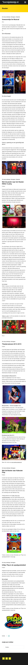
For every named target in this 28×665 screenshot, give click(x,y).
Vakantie (18, 17)
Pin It (3, 335)
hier (14, 556)
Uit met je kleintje (6, 17)
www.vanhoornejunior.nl (16, 462)
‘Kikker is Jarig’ (5, 316)
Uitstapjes (13, 17)
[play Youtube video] (14, 168)
